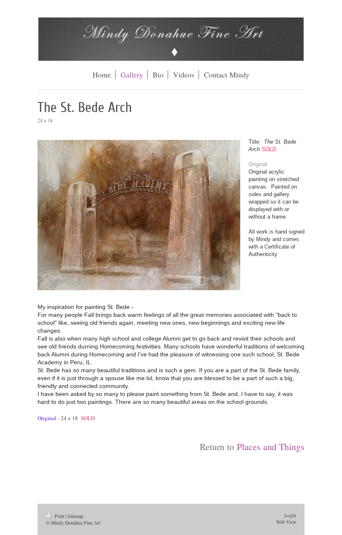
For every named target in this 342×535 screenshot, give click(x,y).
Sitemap (75, 516)
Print (59, 516)
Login (290, 515)
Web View (286, 522)
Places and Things (270, 446)
